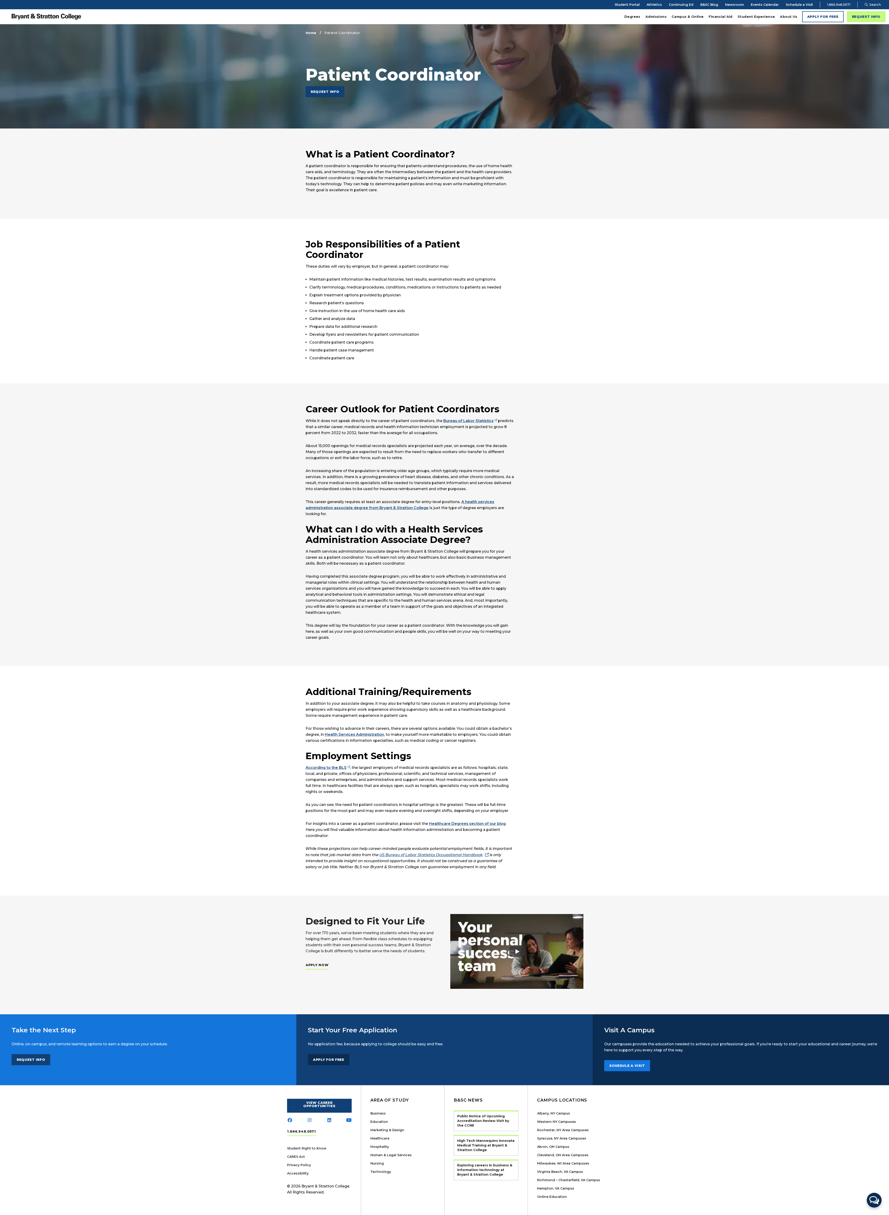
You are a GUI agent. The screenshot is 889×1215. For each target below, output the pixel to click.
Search (874, 5)
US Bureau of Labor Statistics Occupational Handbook (431, 855)
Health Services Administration (354, 734)
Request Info (866, 17)
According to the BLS (326, 767)
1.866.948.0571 (839, 5)
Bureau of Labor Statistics (468, 421)
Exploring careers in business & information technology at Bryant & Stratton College (484, 1170)
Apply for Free (823, 17)
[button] (874, 1200)
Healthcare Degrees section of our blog (467, 823)
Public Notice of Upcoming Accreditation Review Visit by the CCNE (483, 1120)
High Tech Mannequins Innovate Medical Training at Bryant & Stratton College (486, 1145)
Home (311, 33)
